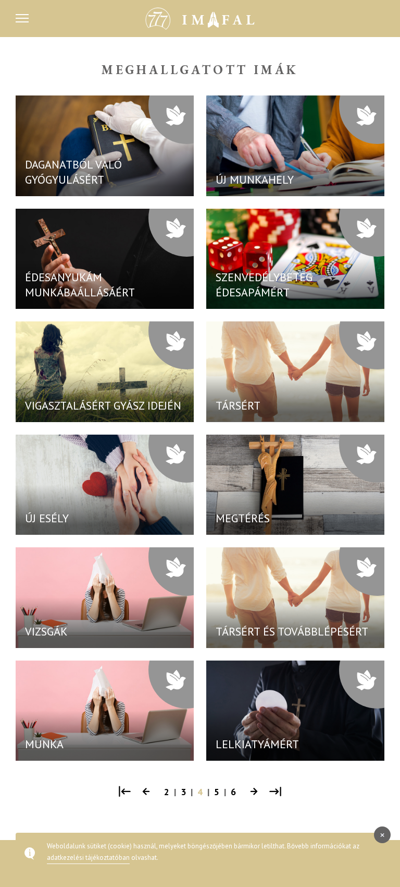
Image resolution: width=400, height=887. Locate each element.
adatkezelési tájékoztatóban (88, 857)
